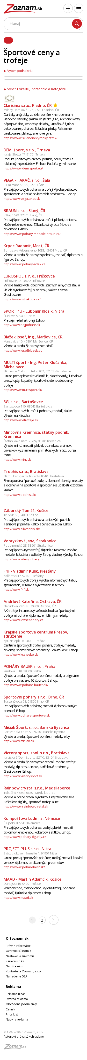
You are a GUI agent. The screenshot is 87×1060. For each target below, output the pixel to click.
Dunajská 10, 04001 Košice (22, 883)
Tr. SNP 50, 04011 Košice (21, 515)
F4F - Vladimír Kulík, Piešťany (30, 571)
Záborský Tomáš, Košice (26, 510)
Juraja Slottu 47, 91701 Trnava (24, 154)
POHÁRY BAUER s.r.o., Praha (29, 666)
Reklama (13, 986)
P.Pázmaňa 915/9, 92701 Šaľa (24, 185)
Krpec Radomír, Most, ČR (26, 245)
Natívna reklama (17, 1019)
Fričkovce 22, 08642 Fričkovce (24, 280)
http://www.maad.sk (18, 897)
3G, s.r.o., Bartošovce (23, 401)
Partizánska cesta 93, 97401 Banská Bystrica (34, 732)
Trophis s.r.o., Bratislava (26, 471)
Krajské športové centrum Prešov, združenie (36, 634)
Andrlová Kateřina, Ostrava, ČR (33, 601)
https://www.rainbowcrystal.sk (26, 806)
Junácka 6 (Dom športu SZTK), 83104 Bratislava (36, 757)
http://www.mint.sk (17, 459)
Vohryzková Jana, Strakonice (30, 540)
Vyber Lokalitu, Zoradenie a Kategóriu (36, 89)
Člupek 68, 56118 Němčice (22, 823)
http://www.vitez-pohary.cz (23, 559)
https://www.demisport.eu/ (23, 168)
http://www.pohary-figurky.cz (25, 836)
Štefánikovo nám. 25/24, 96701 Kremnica (32, 441)
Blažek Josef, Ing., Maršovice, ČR (33, 337)
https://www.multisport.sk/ (23, 390)
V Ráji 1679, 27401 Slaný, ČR (23, 215)
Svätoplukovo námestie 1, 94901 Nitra (30, 853)
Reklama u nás (15, 994)
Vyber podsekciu (20, 71)
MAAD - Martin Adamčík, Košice (33, 879)
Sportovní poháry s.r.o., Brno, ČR (34, 697)
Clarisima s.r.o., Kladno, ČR (28, 105)
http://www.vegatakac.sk (22, 198)
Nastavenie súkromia (20, 956)
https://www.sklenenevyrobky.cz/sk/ (31, 138)
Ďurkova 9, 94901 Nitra (19, 316)
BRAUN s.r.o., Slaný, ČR (24, 210)
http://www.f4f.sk (16, 589)
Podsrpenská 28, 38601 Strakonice (28, 545)
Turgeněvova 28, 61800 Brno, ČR (26, 701)
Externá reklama (17, 999)
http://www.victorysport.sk (23, 776)
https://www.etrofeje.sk (21, 420)
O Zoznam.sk (17, 938)
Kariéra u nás (15, 961)
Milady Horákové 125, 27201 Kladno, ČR (31, 110)
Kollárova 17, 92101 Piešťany (24, 576)
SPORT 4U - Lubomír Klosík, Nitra (34, 311)
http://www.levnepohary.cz (23, 620)
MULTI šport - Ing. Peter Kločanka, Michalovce (35, 364)
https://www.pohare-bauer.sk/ (26, 685)
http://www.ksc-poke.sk (21, 654)
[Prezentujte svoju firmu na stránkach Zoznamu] (68, 8)
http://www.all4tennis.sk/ (22, 529)
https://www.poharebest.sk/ (24, 867)
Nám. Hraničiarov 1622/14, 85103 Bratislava (34, 476)
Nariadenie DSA (16, 976)
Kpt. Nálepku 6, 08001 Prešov (24, 641)
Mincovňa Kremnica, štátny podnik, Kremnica (36, 434)
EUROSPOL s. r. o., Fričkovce (29, 276)
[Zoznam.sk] (16, 1048)
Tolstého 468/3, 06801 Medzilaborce (29, 792)
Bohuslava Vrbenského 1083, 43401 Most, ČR (35, 250)
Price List (12, 1014)
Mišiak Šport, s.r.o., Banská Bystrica (36, 727)
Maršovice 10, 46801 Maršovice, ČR (28, 341)
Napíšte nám (14, 966)
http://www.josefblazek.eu (23, 350)
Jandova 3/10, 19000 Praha (22, 671)
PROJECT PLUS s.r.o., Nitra (27, 848)
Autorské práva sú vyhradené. (24, 1036)
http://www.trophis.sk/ (20, 494)
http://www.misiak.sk (19, 741)
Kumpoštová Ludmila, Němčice (32, 818)
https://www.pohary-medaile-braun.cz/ (32, 234)
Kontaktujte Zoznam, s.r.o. (24, 971)
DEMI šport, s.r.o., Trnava (27, 150)
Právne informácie (18, 946)
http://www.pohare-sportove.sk (27, 715)
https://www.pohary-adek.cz (24, 264)
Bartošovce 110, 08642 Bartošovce (28, 406)
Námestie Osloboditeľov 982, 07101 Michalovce (37, 371)
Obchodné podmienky (21, 1004)
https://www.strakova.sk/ (22, 299)
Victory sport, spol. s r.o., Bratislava (37, 753)
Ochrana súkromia (18, 951)
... (8, 40)
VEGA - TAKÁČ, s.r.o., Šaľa (27, 180)
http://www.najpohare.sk (22, 325)
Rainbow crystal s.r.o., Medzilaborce (37, 788)
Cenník (10, 1009)
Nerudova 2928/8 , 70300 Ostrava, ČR (30, 606)
